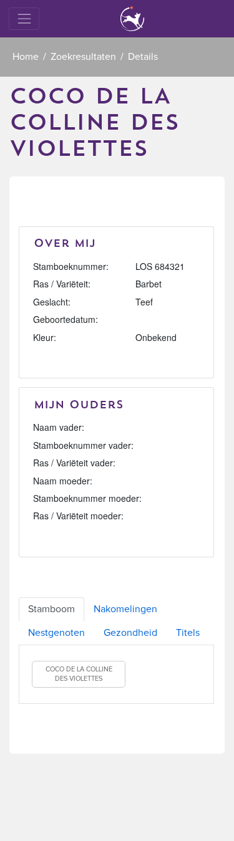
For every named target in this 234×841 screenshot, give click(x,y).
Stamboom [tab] (51, 609)
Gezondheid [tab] (130, 633)
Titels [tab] (188, 633)
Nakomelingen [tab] (125, 609)
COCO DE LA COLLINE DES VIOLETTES (79, 674)
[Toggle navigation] (24, 18)
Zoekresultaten (83, 57)
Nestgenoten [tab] (56, 633)
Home (25, 57)
